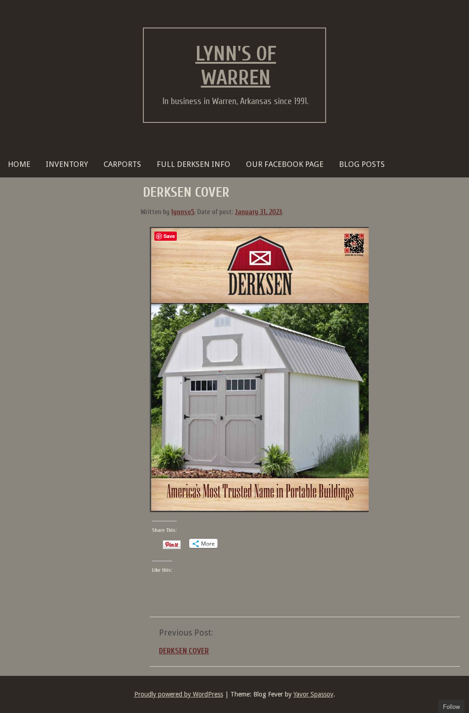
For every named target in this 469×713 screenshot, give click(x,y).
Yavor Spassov (313, 694)
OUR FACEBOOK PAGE (284, 164)
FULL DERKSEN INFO (193, 164)
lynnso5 (182, 212)
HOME (19, 164)
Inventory (67, 164)
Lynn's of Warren (236, 66)
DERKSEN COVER (184, 651)
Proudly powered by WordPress (178, 694)
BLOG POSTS (362, 164)
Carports (122, 164)
